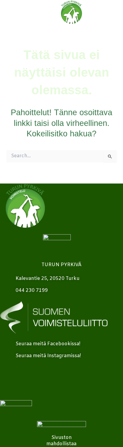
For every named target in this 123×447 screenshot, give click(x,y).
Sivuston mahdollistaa (61, 440)
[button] (115, 12)
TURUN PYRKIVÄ (61, 265)
